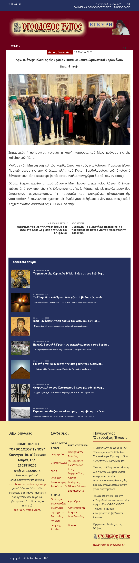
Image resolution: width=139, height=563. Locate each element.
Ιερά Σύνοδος (76, 516)
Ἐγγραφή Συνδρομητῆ (108, 4)
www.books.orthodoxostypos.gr (27, 484)
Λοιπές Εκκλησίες (59, 52)
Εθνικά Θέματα (77, 486)
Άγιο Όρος (74, 501)
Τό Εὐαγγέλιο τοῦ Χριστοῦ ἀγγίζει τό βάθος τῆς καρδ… (68, 297)
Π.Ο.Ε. (54, 471)
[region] (109, 27)
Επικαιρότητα (76, 490)
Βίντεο (72, 525)
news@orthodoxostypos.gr (109, 544)
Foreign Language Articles (56, 525)
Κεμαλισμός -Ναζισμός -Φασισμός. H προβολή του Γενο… (70, 411)
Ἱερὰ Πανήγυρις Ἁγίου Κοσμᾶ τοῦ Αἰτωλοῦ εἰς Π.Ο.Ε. (66, 321)
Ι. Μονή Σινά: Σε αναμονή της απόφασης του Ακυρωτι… (68, 364)
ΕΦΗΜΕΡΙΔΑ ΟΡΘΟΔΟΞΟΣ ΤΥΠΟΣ (92, 7)
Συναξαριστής (59, 486)
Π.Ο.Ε (127, 4)
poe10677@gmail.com (27, 509)
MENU (18, 46)
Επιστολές (57, 516)
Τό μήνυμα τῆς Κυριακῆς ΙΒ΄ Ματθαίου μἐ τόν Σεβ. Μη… (68, 273)
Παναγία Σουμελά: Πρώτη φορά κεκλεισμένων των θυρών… (71, 344)
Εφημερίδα (57, 454)
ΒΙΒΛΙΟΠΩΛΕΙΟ (122, 7)
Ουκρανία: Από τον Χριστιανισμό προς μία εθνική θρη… (68, 387)
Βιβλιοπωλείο (59, 462)
